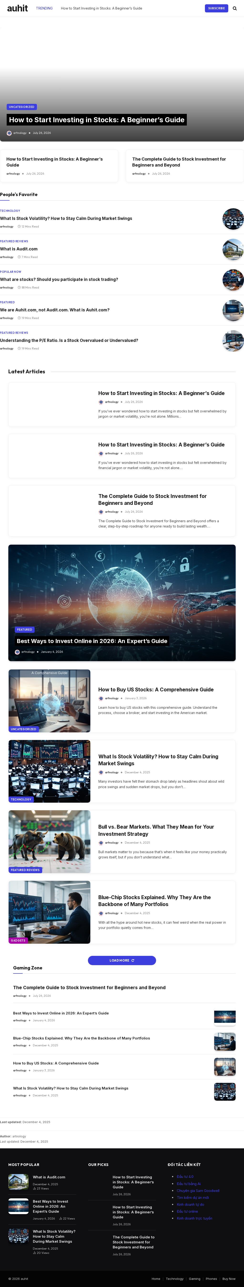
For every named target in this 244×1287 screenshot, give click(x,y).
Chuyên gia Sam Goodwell (198, 1190)
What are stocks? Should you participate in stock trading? (59, 279)
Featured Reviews (14, 241)
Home (156, 1279)
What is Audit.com (19, 249)
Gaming (194, 1279)
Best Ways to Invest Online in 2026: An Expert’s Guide (92, 641)
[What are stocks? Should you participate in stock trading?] (233, 280)
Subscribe (216, 8)
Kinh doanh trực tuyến (194, 1218)
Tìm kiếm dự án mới (193, 1197)
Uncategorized (22, 107)
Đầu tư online (187, 1211)
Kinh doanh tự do (190, 1204)
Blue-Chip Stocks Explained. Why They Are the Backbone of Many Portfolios (154, 900)
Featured (7, 302)
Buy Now (229, 1279)
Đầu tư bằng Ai (189, 1183)
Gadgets (18, 940)
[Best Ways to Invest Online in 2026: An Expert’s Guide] (122, 603)
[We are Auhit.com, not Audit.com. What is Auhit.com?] (233, 310)
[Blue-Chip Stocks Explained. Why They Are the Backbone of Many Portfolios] (49, 912)
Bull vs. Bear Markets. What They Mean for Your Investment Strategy (156, 830)
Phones (211, 1279)
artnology (19, 133)
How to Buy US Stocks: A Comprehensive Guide (156, 690)
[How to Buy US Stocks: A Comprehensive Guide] (49, 700)
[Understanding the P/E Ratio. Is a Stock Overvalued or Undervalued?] (233, 341)
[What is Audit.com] (233, 249)
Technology (10, 211)
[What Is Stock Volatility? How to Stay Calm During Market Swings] (233, 219)
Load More (120, 960)
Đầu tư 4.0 (185, 1176)
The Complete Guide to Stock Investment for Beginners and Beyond (108, 8)
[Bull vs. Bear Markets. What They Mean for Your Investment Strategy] (49, 841)
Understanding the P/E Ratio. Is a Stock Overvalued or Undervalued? (69, 340)
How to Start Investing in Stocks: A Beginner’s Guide (96, 120)
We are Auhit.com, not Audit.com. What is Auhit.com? (55, 310)
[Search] (234, 8)
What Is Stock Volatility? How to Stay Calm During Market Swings (66, 218)
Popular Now (10, 272)
